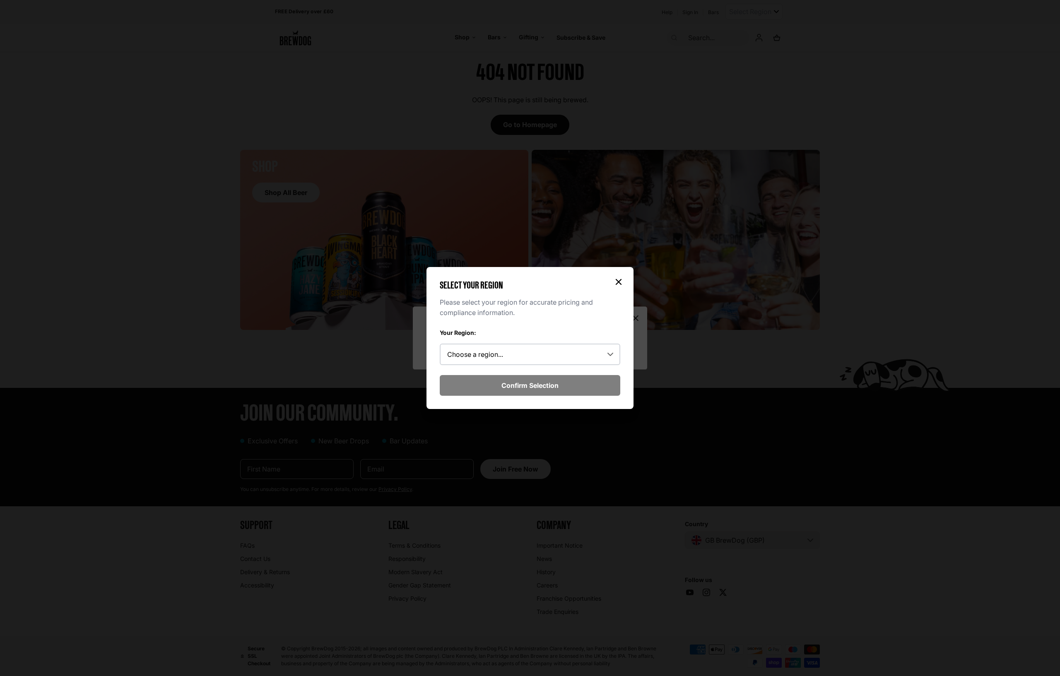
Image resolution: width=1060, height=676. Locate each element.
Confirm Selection (530, 385)
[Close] (618, 282)
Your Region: (458, 332)
